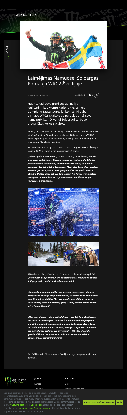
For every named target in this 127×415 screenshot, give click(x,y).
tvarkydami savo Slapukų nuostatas (34, 408)
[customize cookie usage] (46, 412)
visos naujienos (26, 15)
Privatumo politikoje (18, 404)
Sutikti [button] (119, 402)
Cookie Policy (37, 404)
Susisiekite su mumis (74, 388)
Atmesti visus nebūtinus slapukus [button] (99, 402)
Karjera (37, 383)
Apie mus (38, 388)
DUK (67, 383)
